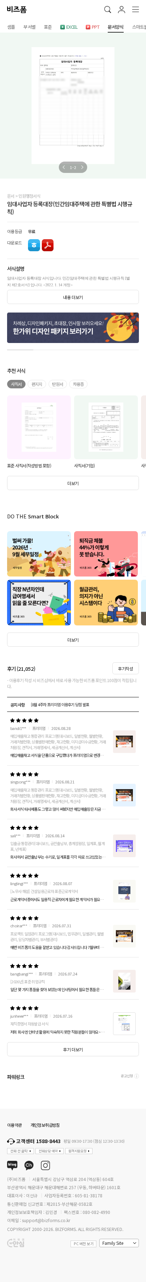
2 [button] (46, 348)
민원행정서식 (29, 196)
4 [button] (99, 348)
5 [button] (126, 348)
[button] (63, 167)
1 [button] (20, 348)
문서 (11, 196)
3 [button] (73, 348)
